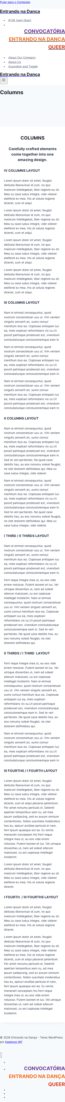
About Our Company (22, 57)
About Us (14, 62)
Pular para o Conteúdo (15, 2)
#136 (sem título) (19, 20)
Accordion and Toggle (23, 66)
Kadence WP (13, 1042)
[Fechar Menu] (1, 1055)
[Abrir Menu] (4, 80)
